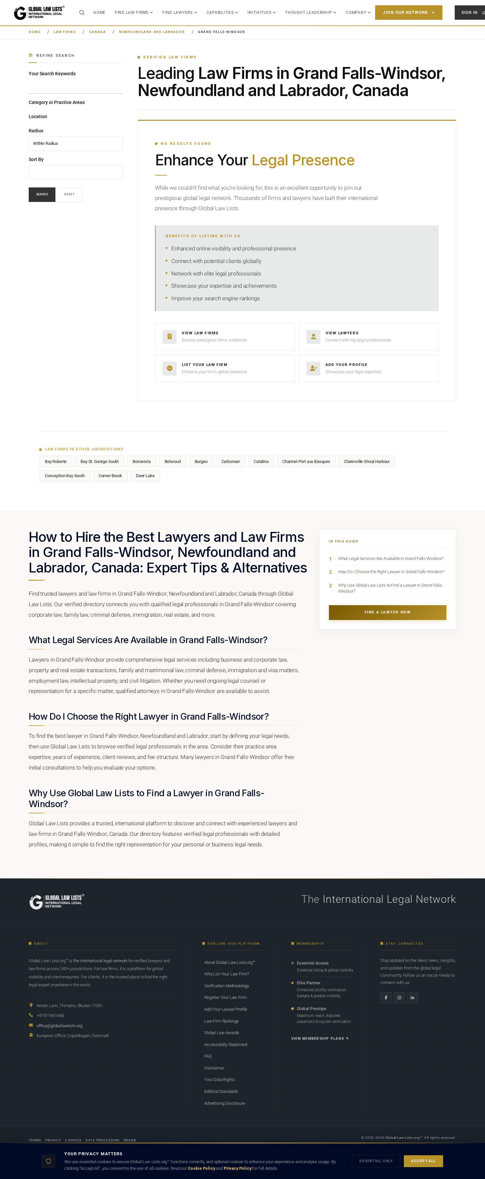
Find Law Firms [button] (131, 12)
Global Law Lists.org (402, 1137)
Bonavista (142, 461)
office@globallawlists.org (59, 1025)
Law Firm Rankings (221, 1021)
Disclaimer (214, 1067)
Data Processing (102, 1140)
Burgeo (201, 461)
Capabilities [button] (220, 12)
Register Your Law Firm (225, 997)
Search (42, 194)
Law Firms (65, 32)
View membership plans (317, 1038)
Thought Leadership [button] (308, 12)
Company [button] (356, 12)
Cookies (73, 1140)
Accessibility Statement (225, 1044)
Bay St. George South (100, 461)
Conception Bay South (65, 475)
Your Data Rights (219, 1079)
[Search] (82, 12)
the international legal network (100, 960)
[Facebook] (386, 997)
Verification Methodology (226, 985)
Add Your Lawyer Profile (225, 1009)
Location (38, 116)
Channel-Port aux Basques (306, 461)
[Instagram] (399, 997)
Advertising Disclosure (224, 1103)
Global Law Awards (221, 1032)
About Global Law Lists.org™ (229, 962)
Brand (130, 1140)
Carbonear (230, 461)
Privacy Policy (237, 1168)
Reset (69, 194)
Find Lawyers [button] (177, 12)
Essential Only (376, 1161)
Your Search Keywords (52, 73)
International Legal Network (389, 899)
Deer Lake (145, 475)
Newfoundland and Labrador (152, 32)
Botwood (173, 461)
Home (99, 12)
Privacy (53, 1140)
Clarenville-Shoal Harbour (367, 461)
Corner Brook (110, 475)
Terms (35, 1140)
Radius (36, 130)
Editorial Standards (221, 1091)
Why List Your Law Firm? (226, 973)
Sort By (36, 159)
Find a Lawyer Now (388, 612)
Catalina (261, 461)
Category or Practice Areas (57, 102)
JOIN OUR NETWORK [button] (405, 12)
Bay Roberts (56, 461)
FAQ (208, 1056)
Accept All (423, 1161)
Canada (97, 32)
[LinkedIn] (412, 997)
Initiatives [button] (259, 12)
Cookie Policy (201, 1168)
